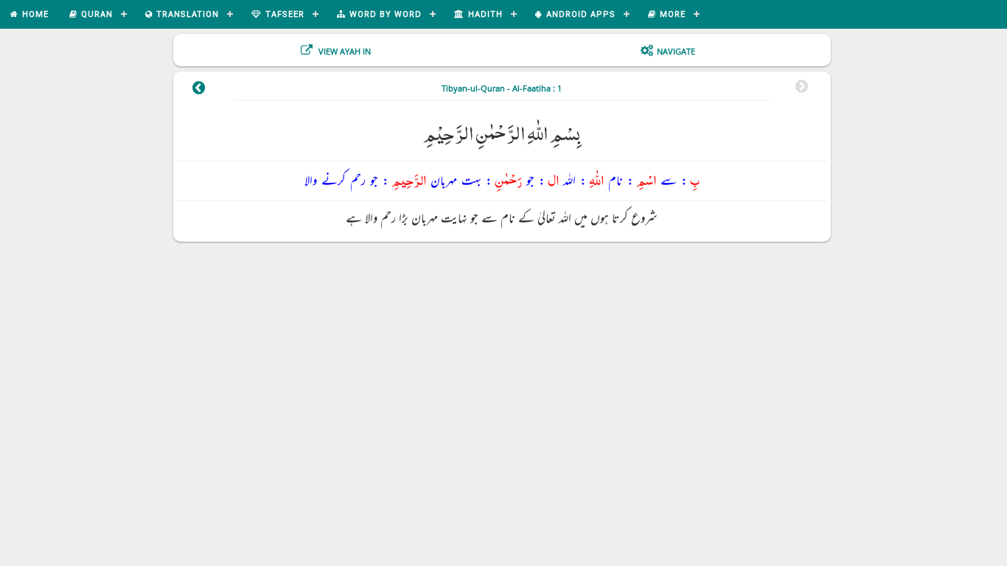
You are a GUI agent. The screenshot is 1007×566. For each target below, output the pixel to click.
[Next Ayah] (199, 89)
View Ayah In (343, 51)
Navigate (676, 51)
